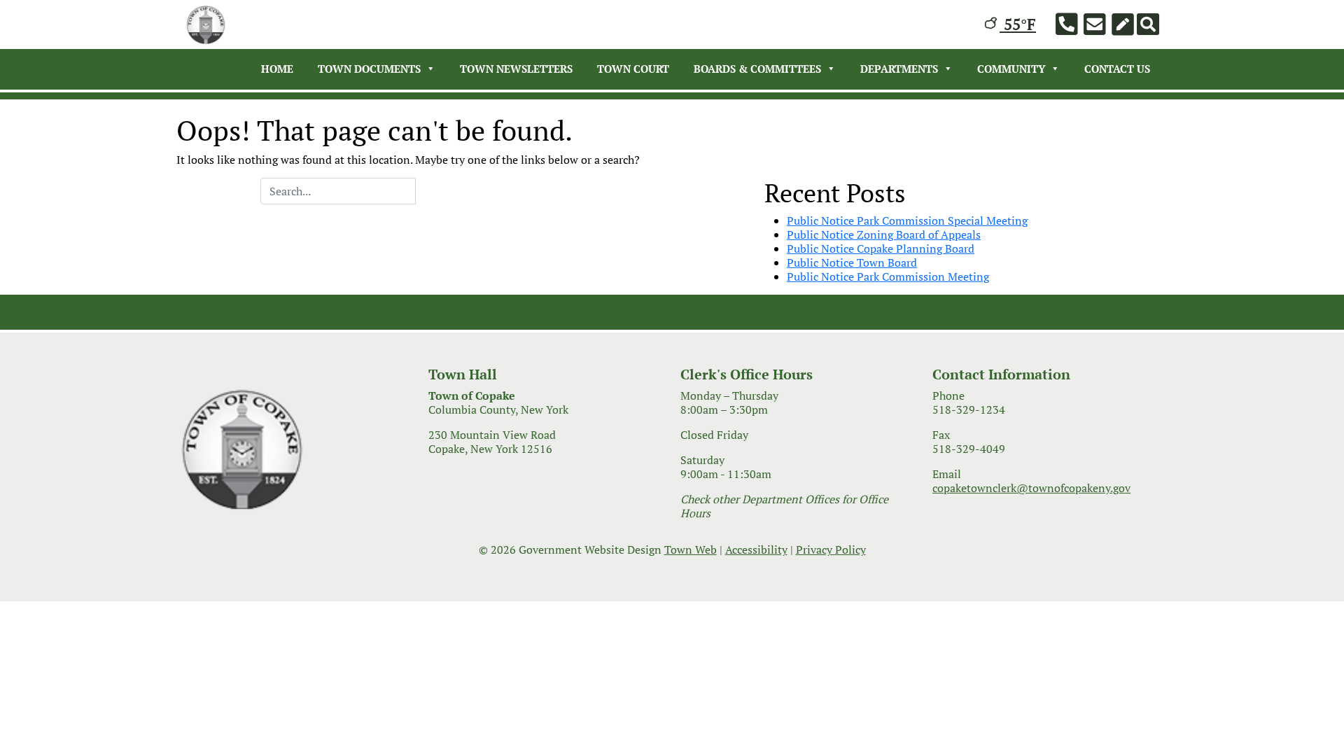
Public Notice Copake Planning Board (880, 248)
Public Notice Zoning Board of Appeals (884, 234)
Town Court (633, 69)
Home (277, 69)
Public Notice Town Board (852, 262)
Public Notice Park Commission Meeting (888, 276)
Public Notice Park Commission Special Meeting (907, 220)
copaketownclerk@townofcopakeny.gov (1031, 488)
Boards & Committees (757, 69)
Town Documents (369, 69)
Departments (899, 69)
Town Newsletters (516, 69)
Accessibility (756, 549)
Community (1011, 69)
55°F (1018, 24)
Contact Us (1117, 69)
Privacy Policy (831, 549)
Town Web (690, 549)
